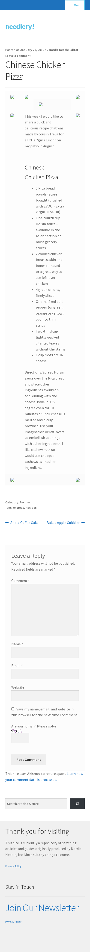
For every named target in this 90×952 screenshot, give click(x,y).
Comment (20, 580)
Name (17, 644)
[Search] (77, 803)
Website (17, 687)
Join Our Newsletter (42, 908)
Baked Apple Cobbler (63, 523)
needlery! (19, 26)
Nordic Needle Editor (63, 50)
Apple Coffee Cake (24, 523)
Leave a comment (18, 56)
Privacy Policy (13, 866)
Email (17, 665)
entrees (18, 507)
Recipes (25, 502)
